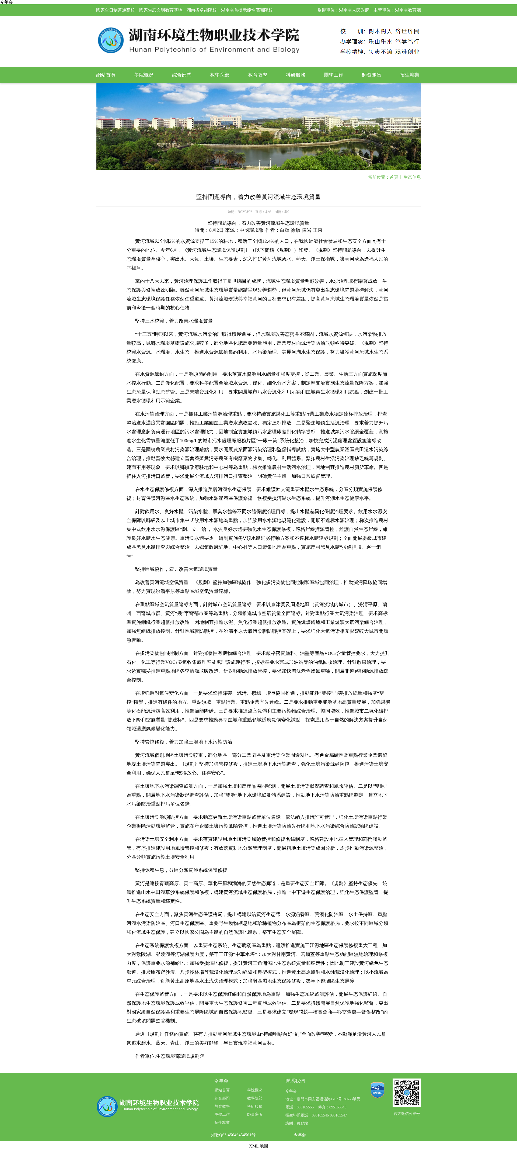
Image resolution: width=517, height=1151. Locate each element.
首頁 (394, 177)
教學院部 (219, 75)
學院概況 (143, 75)
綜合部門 (181, 75)
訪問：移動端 (296, 1123)
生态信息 (412, 177)
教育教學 (257, 75)
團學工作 (333, 75)
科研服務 (295, 75)
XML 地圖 (258, 1146)
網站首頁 (106, 75)
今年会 (300, 1135)
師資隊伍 (371, 75)
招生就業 (409, 75)
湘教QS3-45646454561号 (233, 1135)
